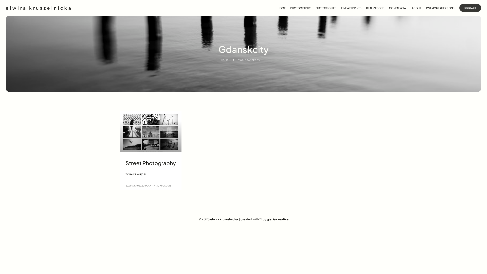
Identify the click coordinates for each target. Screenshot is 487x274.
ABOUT (416, 8)
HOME (282, 8)
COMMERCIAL (398, 8)
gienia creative (278, 219)
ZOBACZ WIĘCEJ (136, 174)
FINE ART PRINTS (351, 8)
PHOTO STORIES (325, 8)
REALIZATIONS (375, 8)
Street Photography (151, 163)
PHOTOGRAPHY (300, 8)
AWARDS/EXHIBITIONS (440, 8)
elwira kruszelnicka (39, 8)
